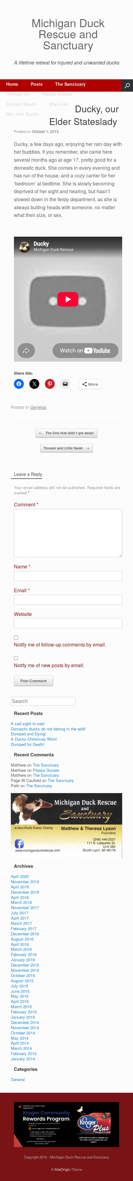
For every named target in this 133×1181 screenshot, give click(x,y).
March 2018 (21, 902)
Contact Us (18, 94)
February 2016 (23, 954)
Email (22, 590)
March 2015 (21, 1006)
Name (22, 566)
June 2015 (20, 991)
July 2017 (19, 913)
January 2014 (23, 1059)
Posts (37, 84)
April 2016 (20, 944)
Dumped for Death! (28, 744)
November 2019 (25, 881)
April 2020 (20, 876)
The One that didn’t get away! (66, 432)
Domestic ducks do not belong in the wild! (48, 729)
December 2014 (25, 1022)
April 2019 (20, 887)
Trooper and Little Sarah (66, 448)
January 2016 (23, 960)
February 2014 (23, 1053)
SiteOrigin (62, 1169)
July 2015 (19, 986)
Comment (26, 504)
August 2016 (22, 939)
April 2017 (20, 918)
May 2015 (19, 996)
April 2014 (20, 1043)
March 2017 (21, 923)
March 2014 (21, 1048)
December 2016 (25, 934)
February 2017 (23, 928)
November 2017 (25, 907)
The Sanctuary (70, 84)
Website (23, 614)
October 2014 (23, 1033)
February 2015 (23, 1012)
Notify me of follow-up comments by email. (60, 645)
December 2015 (25, 965)
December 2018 (25, 892)
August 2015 (22, 980)
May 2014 (19, 1038)
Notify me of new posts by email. (49, 665)
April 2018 (20, 897)
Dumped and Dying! (28, 734)
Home (12, 84)
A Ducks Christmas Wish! (34, 739)
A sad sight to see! (28, 723)
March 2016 (21, 949)
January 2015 (23, 1017)
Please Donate (57, 94)
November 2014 (25, 1027)
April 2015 (20, 1001)
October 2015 (23, 975)
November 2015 (25, 970)
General (38, 407)
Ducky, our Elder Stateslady (84, 115)
